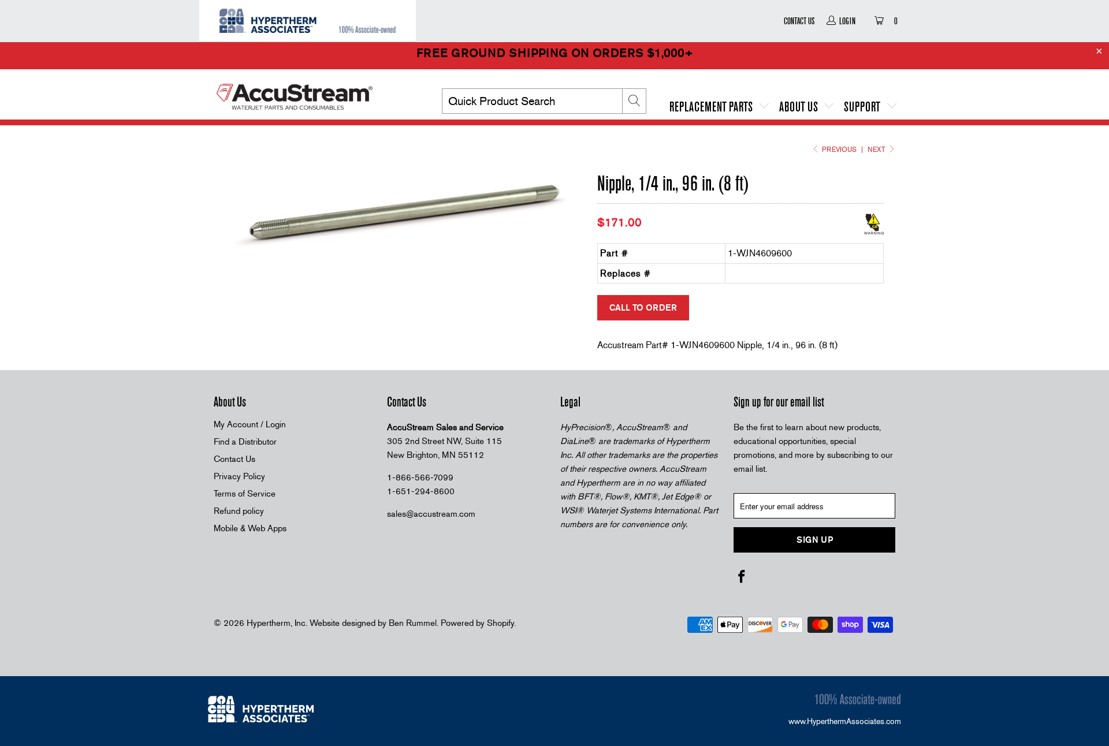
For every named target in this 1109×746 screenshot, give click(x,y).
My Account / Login (250, 424)
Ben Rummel (413, 623)
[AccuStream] (312, 92)
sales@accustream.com (431, 514)
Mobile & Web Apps (250, 528)
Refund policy (239, 511)
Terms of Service (245, 493)
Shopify (500, 623)
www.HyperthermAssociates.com (844, 721)
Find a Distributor (245, 441)
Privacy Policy (239, 476)
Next (877, 149)
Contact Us (799, 21)
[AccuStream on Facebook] (742, 577)
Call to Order (643, 307)
